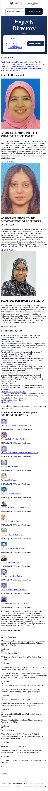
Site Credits (5, 786)
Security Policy (29, 786)
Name (15, 44)
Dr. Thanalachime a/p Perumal (12, 341)
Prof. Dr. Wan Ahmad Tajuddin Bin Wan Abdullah (19, 453)
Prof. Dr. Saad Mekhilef (10, 466)
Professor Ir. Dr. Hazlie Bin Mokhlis (14, 603)
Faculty (15, 46)
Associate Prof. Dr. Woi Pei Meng (13, 392)
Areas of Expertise (15, 48)
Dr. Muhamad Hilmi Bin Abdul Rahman (16, 356)
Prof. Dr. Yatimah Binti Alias (11, 562)
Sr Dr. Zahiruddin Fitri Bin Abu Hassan (15, 364)
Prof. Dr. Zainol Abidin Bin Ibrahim (14, 590)
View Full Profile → (8, 162)
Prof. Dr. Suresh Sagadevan (11, 494)
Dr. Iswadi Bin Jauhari (9, 480)
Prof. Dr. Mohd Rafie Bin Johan (13, 549)
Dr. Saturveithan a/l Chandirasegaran (14, 373)
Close (4, 774)
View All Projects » (8, 402)
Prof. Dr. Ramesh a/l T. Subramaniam (15, 507)
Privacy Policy (35, 783)
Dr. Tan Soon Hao (7, 350)
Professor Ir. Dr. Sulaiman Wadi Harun (15, 439)
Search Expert (36, 43)
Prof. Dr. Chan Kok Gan (10, 521)
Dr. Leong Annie (7, 383)
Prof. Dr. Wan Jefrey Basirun (11, 576)
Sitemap (41, 786)
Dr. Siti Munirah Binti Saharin (12, 400)
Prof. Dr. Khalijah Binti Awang (12, 535)
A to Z (3, 789)
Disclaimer (17, 786)
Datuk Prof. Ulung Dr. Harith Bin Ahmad (16, 425)
